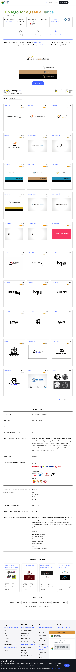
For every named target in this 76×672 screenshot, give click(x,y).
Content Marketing (26, 630)
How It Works (43, 652)
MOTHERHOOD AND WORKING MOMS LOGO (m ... (11, 566)
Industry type (7, 456)
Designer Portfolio (26, 655)
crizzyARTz (31, 253)
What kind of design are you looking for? (14, 462)
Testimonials (42, 635)
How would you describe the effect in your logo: (16, 491)
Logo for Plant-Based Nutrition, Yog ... (64, 566)
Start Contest (63, 3)
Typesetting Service (45, 602)
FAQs (40, 654)
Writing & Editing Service (30, 602)
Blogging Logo (37, 42)
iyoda (29, 371)
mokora (6, 341)
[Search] (47, 2)
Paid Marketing (25, 633)
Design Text (6, 420)
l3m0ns (54, 371)
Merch (5, 635)
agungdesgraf (32, 135)
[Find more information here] (62, 650)
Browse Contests (26, 647)
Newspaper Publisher (45, 606)
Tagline (5, 426)
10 (71, 399)
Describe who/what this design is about (14, 438)
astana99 (7, 106)
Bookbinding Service (14, 602)
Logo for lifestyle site (28, 565)
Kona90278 (9, 22)
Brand (5, 630)
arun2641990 (55, 223)
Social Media (24, 635)
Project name (7, 414)
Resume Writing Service (59, 602)
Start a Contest (38, 83)
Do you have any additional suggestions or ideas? (17, 517)
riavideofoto (31, 341)
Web (4, 633)
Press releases (43, 638)
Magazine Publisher (30, 606)
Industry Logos (25, 652)
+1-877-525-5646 (53, 3)
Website (5, 650)
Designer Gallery (26, 650)
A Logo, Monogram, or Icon (55, 21)
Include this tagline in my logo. (11, 432)
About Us (41, 632)
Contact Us (42, 641)
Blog (40, 657)
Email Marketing (25, 638)
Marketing (6, 641)
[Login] (70, 2)
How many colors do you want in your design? (16, 511)
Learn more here (56, 668)
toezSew (6, 253)
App (4, 652)
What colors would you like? (11, 505)
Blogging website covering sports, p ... (46, 566)
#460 (20, 91)
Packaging (6, 638)
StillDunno (43, 45)
